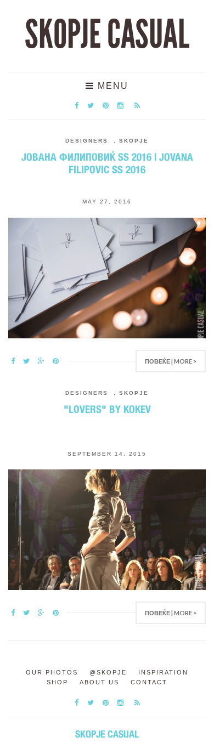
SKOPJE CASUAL (107, 34)
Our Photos (52, 672)
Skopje (134, 141)
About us (99, 682)
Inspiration (163, 672)
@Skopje (108, 672)
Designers (86, 141)
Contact (149, 682)
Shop (57, 682)
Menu (111, 85)
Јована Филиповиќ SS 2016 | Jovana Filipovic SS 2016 (107, 163)
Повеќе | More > (170, 361)
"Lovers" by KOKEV (107, 409)
